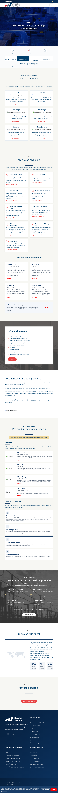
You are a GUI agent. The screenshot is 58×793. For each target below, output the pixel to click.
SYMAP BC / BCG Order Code (13, 761)
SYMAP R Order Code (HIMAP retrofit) (15, 767)
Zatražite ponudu (29, 614)
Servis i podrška (35, 752)
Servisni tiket (34, 755)
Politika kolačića (35, 737)
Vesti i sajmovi (34, 731)
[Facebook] (6, 734)
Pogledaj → (10, 278)
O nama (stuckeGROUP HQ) (37, 722)
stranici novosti (34, 696)
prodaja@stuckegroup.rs (38, 767)
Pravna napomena (35, 740)
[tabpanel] (29, 26)
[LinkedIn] (13, 734)
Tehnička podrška (35, 761)
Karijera (33, 728)
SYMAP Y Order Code (11, 764)
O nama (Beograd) (35, 725)
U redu (53, 789)
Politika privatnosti (35, 734)
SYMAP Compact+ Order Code (13, 758)
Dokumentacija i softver (11, 752)
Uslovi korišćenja (35, 743)
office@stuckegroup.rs (38, 764)
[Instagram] (9, 734)
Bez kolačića (45, 789)
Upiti (12, 359)
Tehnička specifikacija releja (12, 755)
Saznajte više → (16, 104)
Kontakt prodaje (35, 758)
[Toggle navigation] (51, 4)
